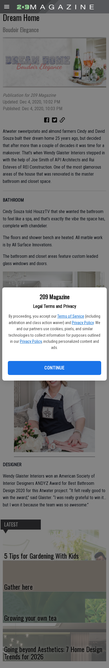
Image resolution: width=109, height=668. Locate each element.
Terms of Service (70, 316)
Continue (54, 367)
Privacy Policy (83, 322)
